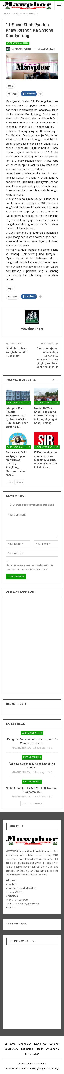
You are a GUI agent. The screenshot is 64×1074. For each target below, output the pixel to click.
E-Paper (34, 1053)
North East (40, 1044)
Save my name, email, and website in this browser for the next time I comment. (30, 567)
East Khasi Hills (32, 757)
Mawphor (10, 1068)
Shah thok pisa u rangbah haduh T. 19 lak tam (17, 352)
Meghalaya (24, 1044)
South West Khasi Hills (17, 43)
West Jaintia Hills (32, 733)
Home (11, 1044)
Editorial (55, 1049)
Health (39, 1049)
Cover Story (11, 1049)
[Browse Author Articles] (32, 317)
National (54, 1044)
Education (27, 1049)
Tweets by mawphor (17, 923)
